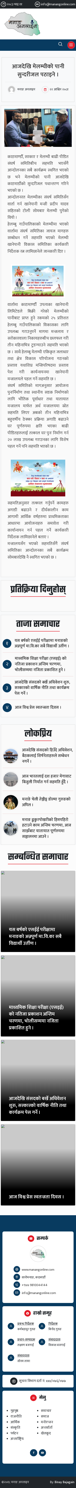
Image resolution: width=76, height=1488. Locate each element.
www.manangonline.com (38, 1269)
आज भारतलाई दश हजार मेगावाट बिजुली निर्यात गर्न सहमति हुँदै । (46, 779)
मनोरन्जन (47, 1422)
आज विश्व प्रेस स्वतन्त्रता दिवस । (38, 707)
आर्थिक (15, 1422)
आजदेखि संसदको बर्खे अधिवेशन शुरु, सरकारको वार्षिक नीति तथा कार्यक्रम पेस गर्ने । (42, 688)
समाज (45, 1416)
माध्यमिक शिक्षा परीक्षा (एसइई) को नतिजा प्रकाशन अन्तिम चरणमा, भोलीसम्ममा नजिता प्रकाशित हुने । (40, 664)
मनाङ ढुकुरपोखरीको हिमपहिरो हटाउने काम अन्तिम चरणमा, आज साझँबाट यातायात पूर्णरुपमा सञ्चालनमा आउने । (46, 828)
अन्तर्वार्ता (46, 1428)
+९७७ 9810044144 (34, 1285)
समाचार (46, 1411)
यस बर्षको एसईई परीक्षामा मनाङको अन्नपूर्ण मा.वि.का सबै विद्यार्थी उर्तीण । (42, 643)
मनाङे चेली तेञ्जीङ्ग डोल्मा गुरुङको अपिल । (46, 802)
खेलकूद (46, 1433)
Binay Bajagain (64, 1482)
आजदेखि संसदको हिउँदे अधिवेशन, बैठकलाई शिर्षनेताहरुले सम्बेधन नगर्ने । (47, 756)
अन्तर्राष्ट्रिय (17, 1439)
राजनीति (16, 1416)
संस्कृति (15, 1428)
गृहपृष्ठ (14, 1411)
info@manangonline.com (58, 4)
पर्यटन (14, 1433)
